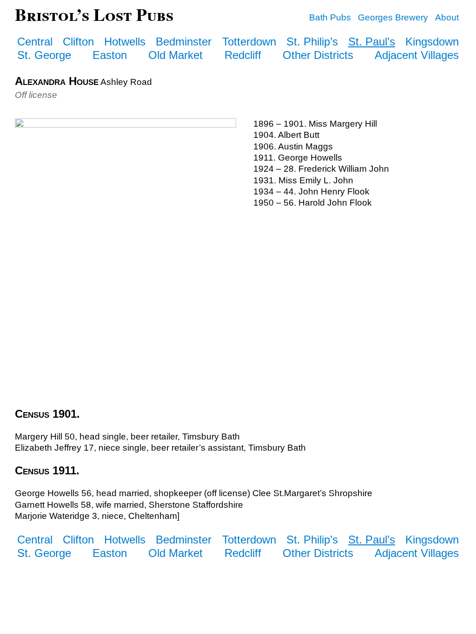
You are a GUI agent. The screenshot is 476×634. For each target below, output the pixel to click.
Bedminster (184, 41)
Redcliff (243, 55)
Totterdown (249, 41)
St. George (44, 55)
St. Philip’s (312, 41)
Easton (110, 55)
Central (35, 41)
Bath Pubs (330, 17)
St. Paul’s (371, 41)
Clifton (78, 41)
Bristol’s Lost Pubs (94, 14)
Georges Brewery (393, 17)
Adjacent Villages (417, 55)
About (447, 17)
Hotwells (124, 41)
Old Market (175, 55)
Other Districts (318, 55)
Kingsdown (432, 41)
